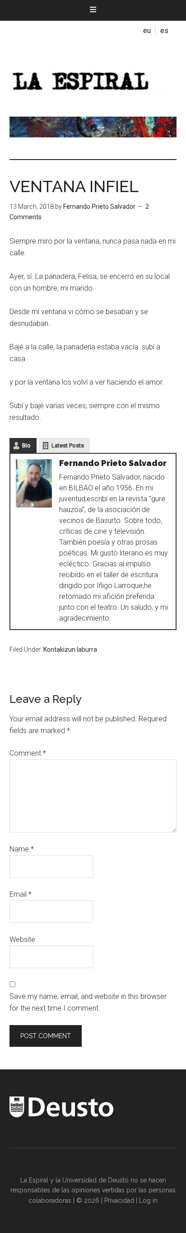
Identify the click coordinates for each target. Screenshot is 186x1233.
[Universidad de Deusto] (61, 1115)
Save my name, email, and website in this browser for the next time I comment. (88, 1002)
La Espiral (93, 78)
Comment (27, 753)
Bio (26, 445)
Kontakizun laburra (70, 649)
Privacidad (119, 1200)
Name (21, 849)
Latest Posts (67, 445)
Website (22, 939)
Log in (148, 1200)
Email (20, 894)
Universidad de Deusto (95, 1180)
